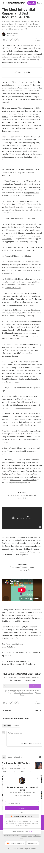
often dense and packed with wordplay (22, 467)
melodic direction (23, 407)
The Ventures (23, 621)
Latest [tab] (10, 757)
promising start (8, 230)
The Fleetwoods (8, 621)
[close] (38, 778)
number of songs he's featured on (23, 479)
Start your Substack (16, 843)
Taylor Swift (33, 537)
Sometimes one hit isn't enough (13, 766)
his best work (7, 373)
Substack (11, 848)
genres (36, 477)
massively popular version (22, 543)
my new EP (6, 655)
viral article (6, 51)
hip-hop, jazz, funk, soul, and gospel (16, 270)
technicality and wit (13, 287)
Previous (8, 711)
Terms (30, 836)
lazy (7, 282)
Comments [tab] (7, 725)
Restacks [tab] (16, 725)
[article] (22, 767)
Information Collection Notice (28, 823)
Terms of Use (34, 821)
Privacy (24, 836)
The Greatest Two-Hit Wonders (16, 763)
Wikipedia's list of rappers (27, 125)
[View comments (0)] (11, 40)
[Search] (40, 757)
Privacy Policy (23, 825)
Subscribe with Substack (23, 816)
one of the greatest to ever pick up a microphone (21, 187)
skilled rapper (18, 405)
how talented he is (18, 267)
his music (5, 315)
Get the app (32, 843)
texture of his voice (12, 439)
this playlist (30, 664)
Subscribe (31, 3)
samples (13, 282)
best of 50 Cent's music (32, 347)
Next (37, 711)
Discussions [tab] (18, 757)
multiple (30, 477)
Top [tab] (4, 757)
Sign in (39, 3)
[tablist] (11, 725)
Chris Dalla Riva (12, 33)
